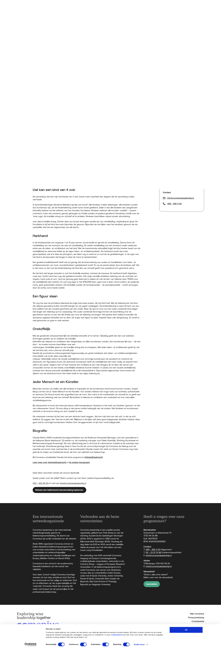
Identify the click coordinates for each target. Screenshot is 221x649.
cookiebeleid (116, 635)
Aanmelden (151, 584)
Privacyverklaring (196, 617)
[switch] (83, 644)
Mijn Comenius (197, 614)
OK (186, 630)
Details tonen (139, 644)
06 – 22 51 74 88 (153, 552)
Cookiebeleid (198, 621)
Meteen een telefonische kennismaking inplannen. (59, 490)
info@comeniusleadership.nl (73, 483)
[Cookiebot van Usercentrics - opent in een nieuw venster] (30, 644)
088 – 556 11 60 (153, 549)
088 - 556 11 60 (174, 204)
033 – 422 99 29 (40, 483)
